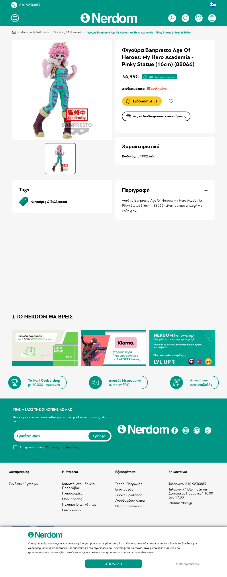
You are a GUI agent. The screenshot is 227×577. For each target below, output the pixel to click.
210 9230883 (29, 5)
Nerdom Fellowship (129, 506)
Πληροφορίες (72, 493)
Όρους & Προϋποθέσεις (62, 447)
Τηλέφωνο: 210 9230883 (187, 484)
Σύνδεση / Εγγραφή (23, 484)
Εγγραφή (99, 436)
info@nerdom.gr (180, 503)
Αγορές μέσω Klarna (130, 500)
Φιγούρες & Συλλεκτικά (35, 32)
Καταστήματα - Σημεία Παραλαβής (78, 486)
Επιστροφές (124, 489)
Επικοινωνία (71, 510)
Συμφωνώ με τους (49, 447)
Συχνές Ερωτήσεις (128, 495)
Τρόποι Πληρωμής (128, 484)
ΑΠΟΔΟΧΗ (113, 564)
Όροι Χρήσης (72, 499)
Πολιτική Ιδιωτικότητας (79, 504)
